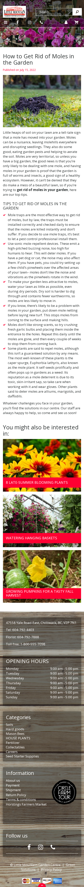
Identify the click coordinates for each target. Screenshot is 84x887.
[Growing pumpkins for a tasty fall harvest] (42, 576)
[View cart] (76, 22)
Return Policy (16, 795)
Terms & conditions (21, 799)
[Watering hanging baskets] (42, 521)
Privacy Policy (51, 869)
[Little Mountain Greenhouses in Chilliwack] (14, 11)
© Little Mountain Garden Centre (35, 864)
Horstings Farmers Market (26, 804)
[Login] (66, 22)
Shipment (13, 790)
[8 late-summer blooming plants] (42, 465)
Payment (13, 785)
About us (13, 780)
